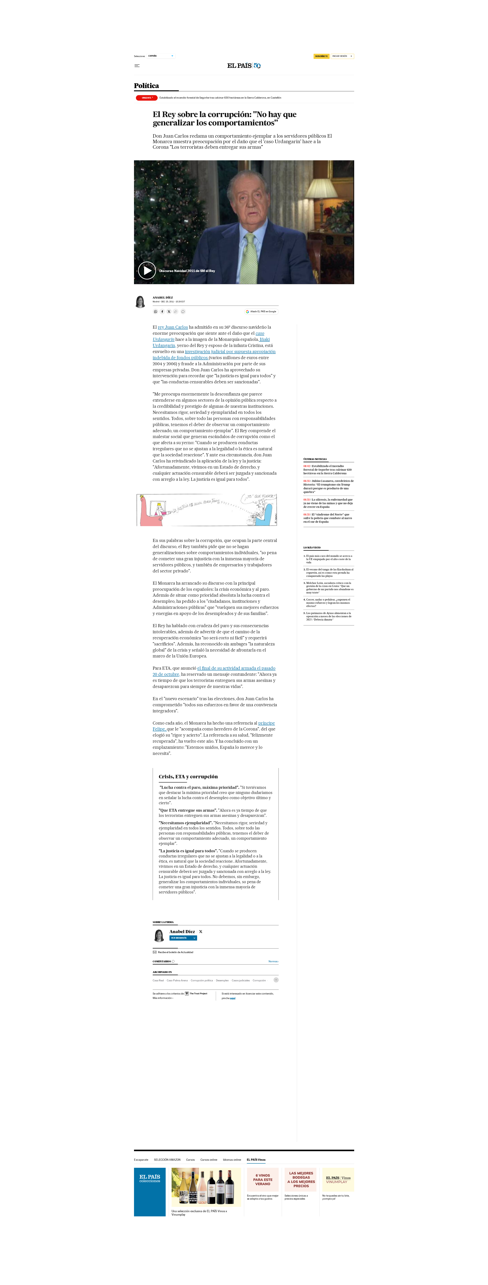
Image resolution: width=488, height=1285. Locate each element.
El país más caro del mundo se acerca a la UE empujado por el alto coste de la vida (329, 559)
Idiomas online (232, 1159)
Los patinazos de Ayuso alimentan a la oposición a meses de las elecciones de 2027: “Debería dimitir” (329, 616)
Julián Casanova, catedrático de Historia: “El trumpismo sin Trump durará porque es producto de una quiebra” (328, 486)
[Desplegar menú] (137, 66)
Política (146, 86)
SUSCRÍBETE (321, 56)
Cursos (190, 1159)
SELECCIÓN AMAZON (167, 1159)
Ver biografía (179, 938)
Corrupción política (202, 980)
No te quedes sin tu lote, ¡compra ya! (335, 1197)
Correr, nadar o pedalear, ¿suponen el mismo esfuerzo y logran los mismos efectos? (328, 603)
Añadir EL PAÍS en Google (263, 311)
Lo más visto (312, 547)
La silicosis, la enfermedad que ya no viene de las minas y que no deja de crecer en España (328, 503)
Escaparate (141, 1159)
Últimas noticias (315, 459)
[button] (244, 222)
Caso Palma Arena (177, 980)
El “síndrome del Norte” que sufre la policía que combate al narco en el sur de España (327, 518)
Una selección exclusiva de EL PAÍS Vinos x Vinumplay (199, 1213)
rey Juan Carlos (173, 327)
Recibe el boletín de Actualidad (175, 952)
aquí (232, 998)
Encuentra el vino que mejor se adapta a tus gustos (263, 1197)
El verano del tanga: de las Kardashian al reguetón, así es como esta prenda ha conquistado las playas (329, 572)
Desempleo (222, 980)
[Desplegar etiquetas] (276, 979)
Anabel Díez (163, 297)
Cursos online (209, 1159)
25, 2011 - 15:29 (173, 301)
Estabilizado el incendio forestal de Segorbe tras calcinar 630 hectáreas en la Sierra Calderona (327, 469)
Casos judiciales (241, 980)
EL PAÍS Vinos (256, 1159)
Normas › (274, 961)
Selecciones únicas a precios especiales (296, 1197)
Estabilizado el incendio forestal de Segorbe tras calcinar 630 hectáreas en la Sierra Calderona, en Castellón (220, 97)
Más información (162, 997)
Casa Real (158, 980)
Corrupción (259, 980)
